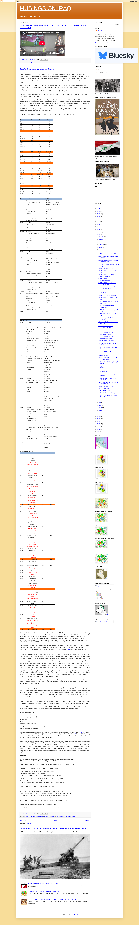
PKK (57, 816)
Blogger (76, 914)
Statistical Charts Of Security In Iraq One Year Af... (108, 362)
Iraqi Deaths (52, 816)
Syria (54, 62)
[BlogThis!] (42, 60)
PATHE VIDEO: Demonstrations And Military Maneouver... (108, 279)
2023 (98, 214)
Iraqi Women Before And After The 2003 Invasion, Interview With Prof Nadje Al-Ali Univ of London (54, 900)
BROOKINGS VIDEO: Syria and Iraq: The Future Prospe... (108, 358)
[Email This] (41, 60)
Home (55, 820)
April (100, 405)
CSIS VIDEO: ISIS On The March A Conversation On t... (108, 382)
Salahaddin (61, 816)
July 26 (68, 649)
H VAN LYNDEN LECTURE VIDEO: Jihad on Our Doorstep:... (108, 333)
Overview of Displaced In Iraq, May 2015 (107, 348)
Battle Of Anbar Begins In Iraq (106, 340)
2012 (98, 421)
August (101, 247)
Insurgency (34, 62)
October (101, 242)
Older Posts (87, 820)
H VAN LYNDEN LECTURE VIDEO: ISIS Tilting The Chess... (108, 337)
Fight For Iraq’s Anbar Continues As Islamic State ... (107, 318)
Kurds (39, 62)
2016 (98, 232)
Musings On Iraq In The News (106, 268)
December (101, 237)
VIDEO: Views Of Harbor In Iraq (107, 295)
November (101, 239)
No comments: (32, 59)
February (101, 410)
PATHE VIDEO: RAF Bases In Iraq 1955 (107, 271)
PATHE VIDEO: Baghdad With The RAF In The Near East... (107, 287)
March (100, 408)
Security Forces (49, 62)
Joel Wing (99, 30)
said (51, 705)
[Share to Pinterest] (47, 60)
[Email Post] (38, 59)
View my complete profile (102, 42)
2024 (98, 211)
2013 (98, 419)
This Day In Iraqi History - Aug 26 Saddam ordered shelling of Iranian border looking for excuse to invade (53, 828)
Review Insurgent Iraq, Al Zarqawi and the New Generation (43, 883)
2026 (98, 206)
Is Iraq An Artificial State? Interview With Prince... (107, 378)
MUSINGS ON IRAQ (45, 8)
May (100, 402)
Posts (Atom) (30, 823)
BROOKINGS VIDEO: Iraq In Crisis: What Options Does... (108, 389)
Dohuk (41, 816)
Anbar (33, 816)
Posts (98, 69)
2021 (98, 219)
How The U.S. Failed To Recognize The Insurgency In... (108, 264)
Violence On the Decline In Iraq (106, 393)
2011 (98, 424)
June (100, 400)
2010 (98, 426)
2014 (98, 416)
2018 (98, 226)
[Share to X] (44, 60)
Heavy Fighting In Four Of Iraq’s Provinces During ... (106, 366)
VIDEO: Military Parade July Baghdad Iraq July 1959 (108, 302)
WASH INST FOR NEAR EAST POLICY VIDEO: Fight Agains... (107, 252)
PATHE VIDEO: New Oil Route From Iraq (108, 298)
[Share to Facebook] (45, 60)
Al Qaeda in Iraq (28, 62)
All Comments (101, 72)
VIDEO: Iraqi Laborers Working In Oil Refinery (108, 310)
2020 (98, 221)
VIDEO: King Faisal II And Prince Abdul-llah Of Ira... (107, 291)
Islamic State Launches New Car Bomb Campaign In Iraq (108, 260)
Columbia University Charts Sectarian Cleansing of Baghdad (43, 891)
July (100, 250)
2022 (98, 216)
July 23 (82, 732)
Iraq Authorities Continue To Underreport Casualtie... (105, 326)
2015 (98, 234)
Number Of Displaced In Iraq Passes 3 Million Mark (108, 396)
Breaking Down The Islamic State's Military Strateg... (107, 370)
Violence (73, 816)
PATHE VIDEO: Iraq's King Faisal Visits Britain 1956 (107, 283)
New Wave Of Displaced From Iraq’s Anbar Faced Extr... (107, 343)
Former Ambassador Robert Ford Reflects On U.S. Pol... (106, 352)
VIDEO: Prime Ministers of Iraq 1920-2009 (108, 314)
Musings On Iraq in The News (106, 386)
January (101, 413)
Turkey (69, 816)
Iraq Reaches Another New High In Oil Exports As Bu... (108, 374)
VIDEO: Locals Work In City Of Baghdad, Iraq (106, 306)
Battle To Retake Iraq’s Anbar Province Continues (37, 69)
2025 (98, 208)
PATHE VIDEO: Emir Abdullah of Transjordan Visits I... (107, 275)
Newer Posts (23, 820)
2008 (98, 432)
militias (43, 62)
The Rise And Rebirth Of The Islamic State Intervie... (108, 322)
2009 (98, 429)
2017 (98, 229)
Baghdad (38, 816)
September (101, 244)
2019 (98, 224)
